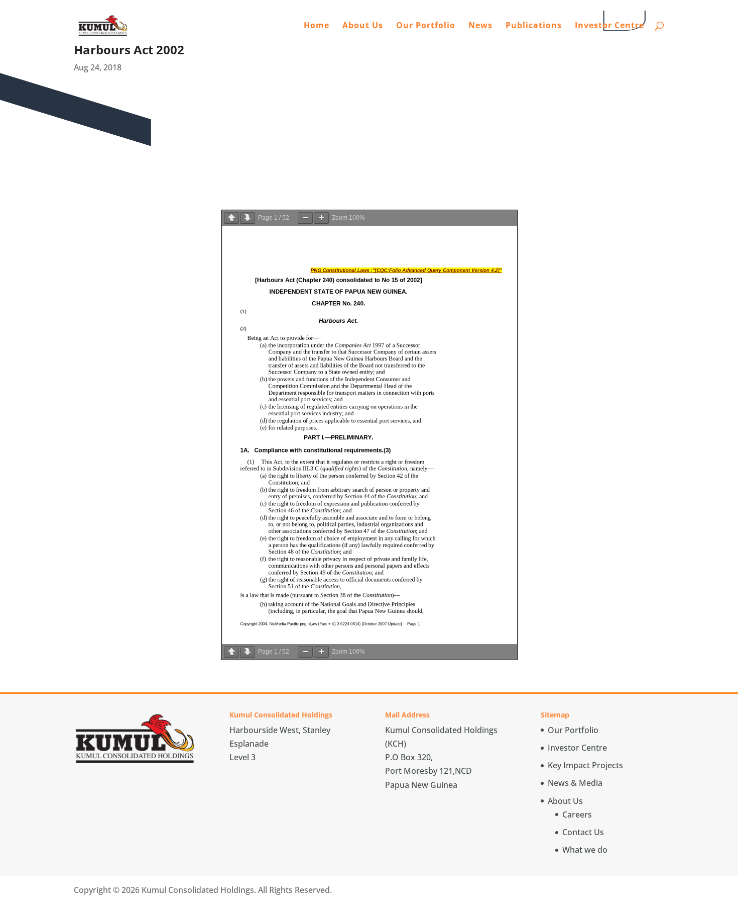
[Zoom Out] (305, 218)
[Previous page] (231, 218)
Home (316, 26)
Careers (577, 814)
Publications (534, 26)
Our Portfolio (425, 26)
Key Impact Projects (585, 765)
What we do (584, 849)
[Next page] (247, 218)
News (480, 26)
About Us (362, 26)
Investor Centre (609, 26)
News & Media (575, 782)
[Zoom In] (321, 218)
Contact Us (583, 832)
